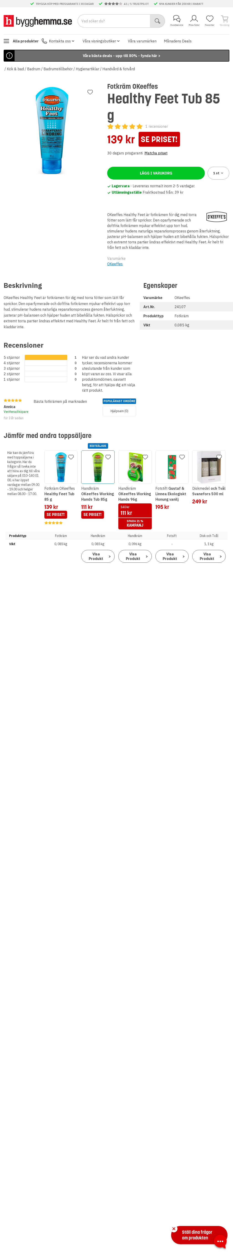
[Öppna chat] (220, 1242)
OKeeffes (115, 264)
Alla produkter (26, 41)
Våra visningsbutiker (99, 41)
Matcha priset (155, 153)
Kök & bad (15, 69)
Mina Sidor (194, 24)
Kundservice (176, 24)
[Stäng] (173, 1228)
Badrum (33, 69)
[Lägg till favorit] (90, 92)
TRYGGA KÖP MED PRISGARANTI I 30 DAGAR (65, 3)
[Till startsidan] (38, 20)
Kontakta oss (60, 41)
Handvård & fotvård (118, 69)
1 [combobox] (216, 173)
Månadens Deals (178, 41)
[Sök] (157, 21)
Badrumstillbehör (58, 69)
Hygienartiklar (87, 69)
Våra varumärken (142, 41)
